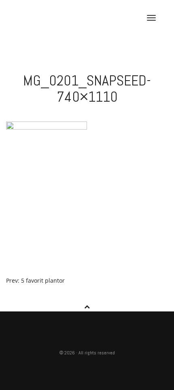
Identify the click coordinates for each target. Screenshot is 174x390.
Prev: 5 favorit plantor (35, 280)
